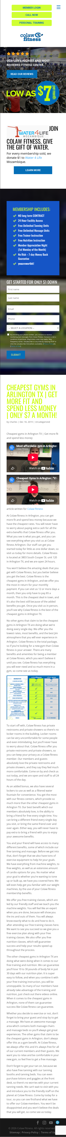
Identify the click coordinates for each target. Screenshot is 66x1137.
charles (13, 421)
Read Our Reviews (22, 74)
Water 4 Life (33, 158)
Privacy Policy (48, 344)
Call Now (31, 15)
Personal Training (31, 22)
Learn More (33, 170)
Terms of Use (15, 346)
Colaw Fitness (35, 509)
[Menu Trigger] (58, 7)
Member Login (32, 7)
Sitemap (15, 1132)
